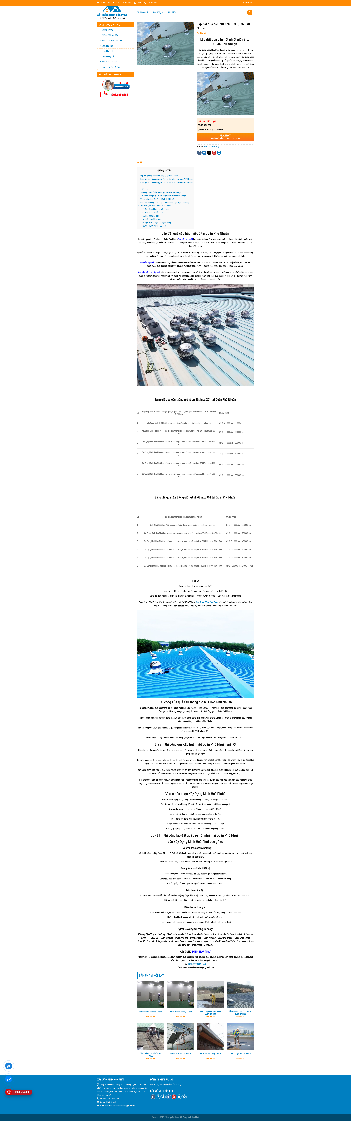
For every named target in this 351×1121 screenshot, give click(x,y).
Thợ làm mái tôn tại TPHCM (180, 1053)
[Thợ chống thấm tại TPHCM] (240, 1036)
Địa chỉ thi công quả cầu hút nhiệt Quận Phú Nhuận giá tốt (162, 196)
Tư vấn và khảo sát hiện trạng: (155, 209)
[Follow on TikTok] (163, 1096)
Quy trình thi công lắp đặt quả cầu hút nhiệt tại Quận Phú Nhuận (164, 202)
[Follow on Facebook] (243, 3)
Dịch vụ (157, 12)
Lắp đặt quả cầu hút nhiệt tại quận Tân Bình (240, 1012)
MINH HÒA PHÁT (201, 951)
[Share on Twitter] (204, 153)
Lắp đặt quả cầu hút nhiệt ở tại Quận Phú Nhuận (158, 176)
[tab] (139, 162)
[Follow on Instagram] (246, 3)
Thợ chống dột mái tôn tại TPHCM (151, 1054)
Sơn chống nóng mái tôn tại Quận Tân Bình (210, 1012)
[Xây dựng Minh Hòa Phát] (114, 12)
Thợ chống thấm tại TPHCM (240, 1053)
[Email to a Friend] (209, 153)
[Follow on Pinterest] (174, 1096)
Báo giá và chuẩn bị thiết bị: (154, 212)
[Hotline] (8, 1092)
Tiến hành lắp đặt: (150, 216)
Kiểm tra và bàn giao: (152, 219)
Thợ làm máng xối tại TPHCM (210, 1053)
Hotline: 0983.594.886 (196, 964)
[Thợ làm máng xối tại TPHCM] (210, 1036)
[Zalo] (8, 1079)
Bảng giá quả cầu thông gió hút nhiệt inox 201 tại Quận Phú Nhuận (165, 179)
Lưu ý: (146, 189)
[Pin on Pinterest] (214, 153)
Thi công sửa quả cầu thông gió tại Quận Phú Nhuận (159, 192)
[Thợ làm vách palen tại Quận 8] (150, 994)
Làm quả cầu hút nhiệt (211, 147)
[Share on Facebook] (199, 153)
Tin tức (172, 12)
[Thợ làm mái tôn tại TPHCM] (180, 1036)
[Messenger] (8, 1066)
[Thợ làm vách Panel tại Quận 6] (180, 994)
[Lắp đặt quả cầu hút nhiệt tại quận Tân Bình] (240, 994)
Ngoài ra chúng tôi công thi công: (157, 222)
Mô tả (139, 162)
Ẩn (173, 170)
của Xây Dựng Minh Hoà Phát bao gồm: (154, 206)
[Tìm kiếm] (249, 12)
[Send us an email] (251, 3)
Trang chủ (142, 12)
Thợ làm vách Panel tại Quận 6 (180, 1011)
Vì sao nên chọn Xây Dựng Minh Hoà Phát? (156, 199)
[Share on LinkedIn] (219, 153)
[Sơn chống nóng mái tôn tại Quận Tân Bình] (210, 994)
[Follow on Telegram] (184, 1096)
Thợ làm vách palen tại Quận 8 (150, 1011)
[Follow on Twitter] (248, 3)
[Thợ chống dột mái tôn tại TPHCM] (150, 1036)
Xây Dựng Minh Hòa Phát (189, 1117)
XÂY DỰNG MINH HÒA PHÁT (154, 226)
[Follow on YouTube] (179, 1096)
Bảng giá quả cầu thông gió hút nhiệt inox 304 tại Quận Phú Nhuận (165, 182)
